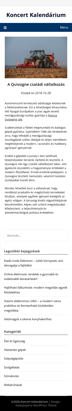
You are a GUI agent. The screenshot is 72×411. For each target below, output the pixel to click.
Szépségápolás (13, 358)
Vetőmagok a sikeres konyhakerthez (28, 319)
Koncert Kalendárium (36, 15)
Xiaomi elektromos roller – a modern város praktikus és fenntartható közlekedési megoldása (32, 305)
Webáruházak (13, 385)
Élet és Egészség (14, 341)
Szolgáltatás (12, 367)
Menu (64, 27)
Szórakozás (11, 376)
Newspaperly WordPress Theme (36, 405)
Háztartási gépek (15, 350)
